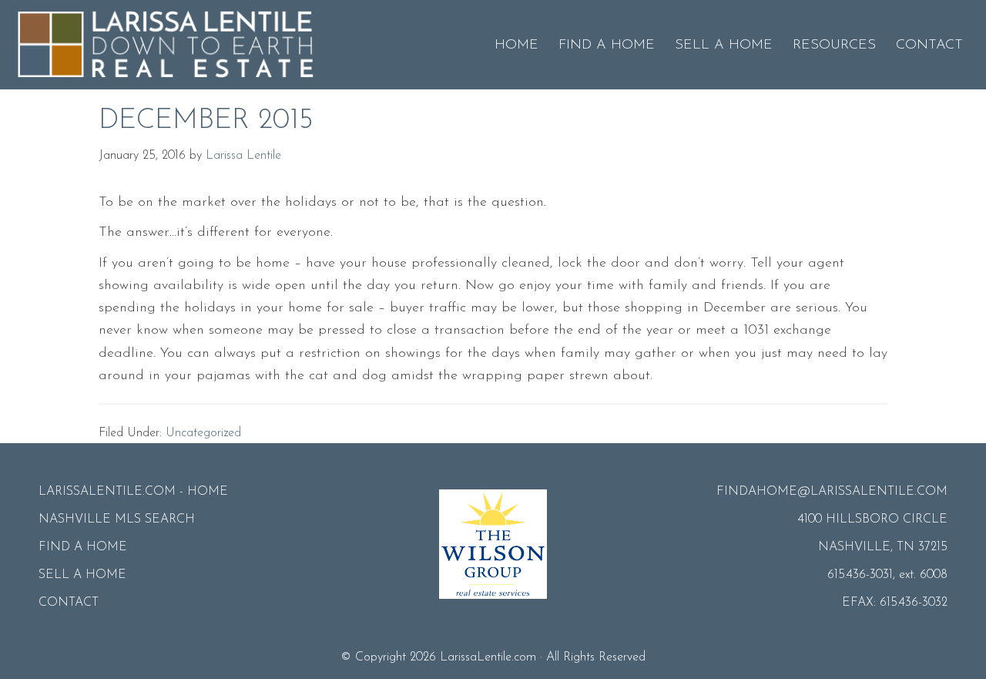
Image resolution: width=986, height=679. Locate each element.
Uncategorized (203, 433)
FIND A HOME (83, 547)
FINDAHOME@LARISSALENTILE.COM (831, 492)
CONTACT (69, 603)
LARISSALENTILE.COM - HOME (133, 492)
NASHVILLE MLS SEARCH (117, 519)
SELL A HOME (82, 575)
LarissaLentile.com (488, 657)
